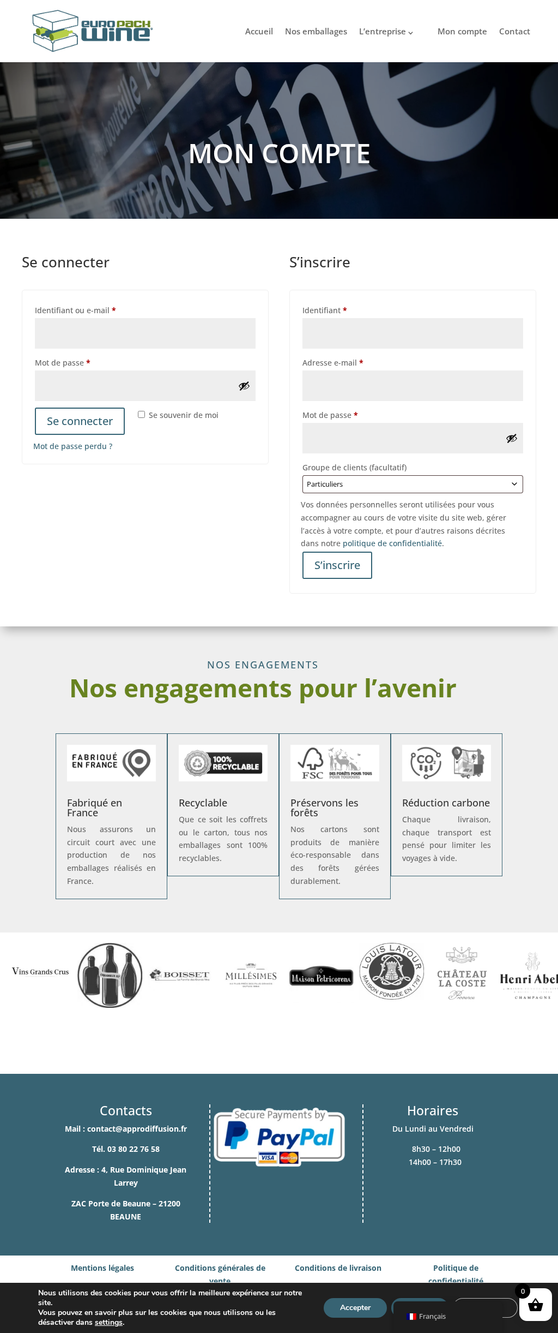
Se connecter (80, 421)
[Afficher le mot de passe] (244, 386)
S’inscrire (337, 565)
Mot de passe (83, 362)
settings (109, 1323)
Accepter (355, 1307)
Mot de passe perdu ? (72, 446)
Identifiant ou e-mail (95, 309)
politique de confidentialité (392, 543)
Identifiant (344, 309)
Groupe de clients (354, 467)
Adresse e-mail (353, 362)
